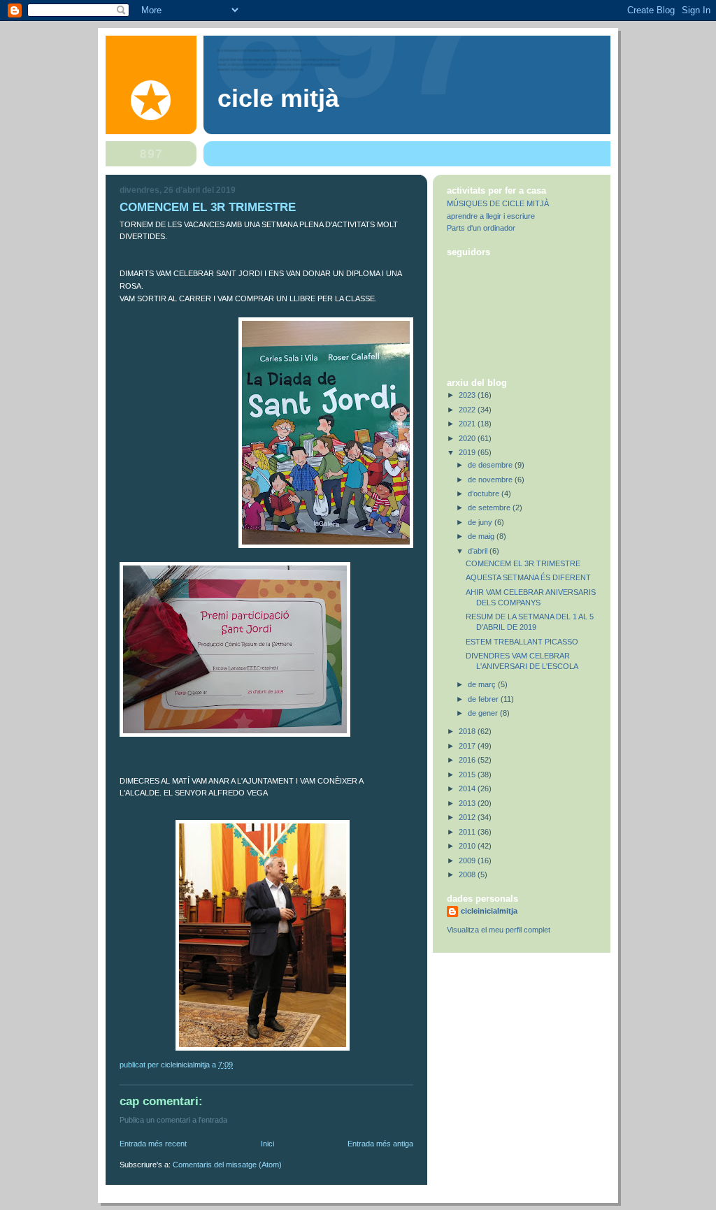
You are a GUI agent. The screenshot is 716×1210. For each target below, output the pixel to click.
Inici (267, 1143)
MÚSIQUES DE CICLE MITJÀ (498, 203)
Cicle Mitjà (278, 99)
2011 (468, 832)
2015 (468, 774)
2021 (468, 423)
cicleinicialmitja (489, 911)
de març (483, 684)
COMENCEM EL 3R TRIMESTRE (523, 563)
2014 (468, 788)
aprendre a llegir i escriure (491, 216)
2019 (468, 452)
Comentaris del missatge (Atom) (227, 1164)
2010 (468, 846)
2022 (468, 409)
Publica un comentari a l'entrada (173, 1120)
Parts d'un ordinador (481, 228)
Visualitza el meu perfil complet (498, 929)
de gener (484, 713)
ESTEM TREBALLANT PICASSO (522, 642)
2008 (468, 874)
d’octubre (484, 493)
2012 (468, 817)
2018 (468, 731)
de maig (482, 536)
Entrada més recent (153, 1143)
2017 (468, 746)
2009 (468, 860)
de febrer (484, 699)
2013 (468, 803)
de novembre (491, 479)
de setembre (490, 507)
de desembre (491, 465)
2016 (468, 760)
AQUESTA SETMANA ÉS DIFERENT (528, 577)
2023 (468, 395)
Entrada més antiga (380, 1143)
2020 (468, 438)
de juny (481, 522)
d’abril (478, 551)
